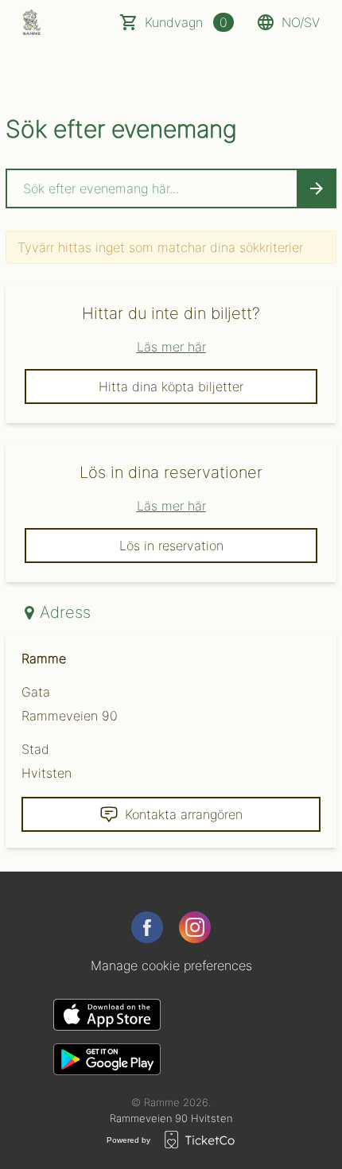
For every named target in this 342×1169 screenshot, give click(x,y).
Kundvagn (186, 22)
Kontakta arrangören (184, 814)
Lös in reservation (171, 545)
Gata (35, 692)
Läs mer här (171, 347)
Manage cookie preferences (171, 965)
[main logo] (31, 22)
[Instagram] (195, 927)
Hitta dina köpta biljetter (171, 386)
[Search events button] (316, 188)
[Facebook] (147, 927)
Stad (35, 749)
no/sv (301, 22)
